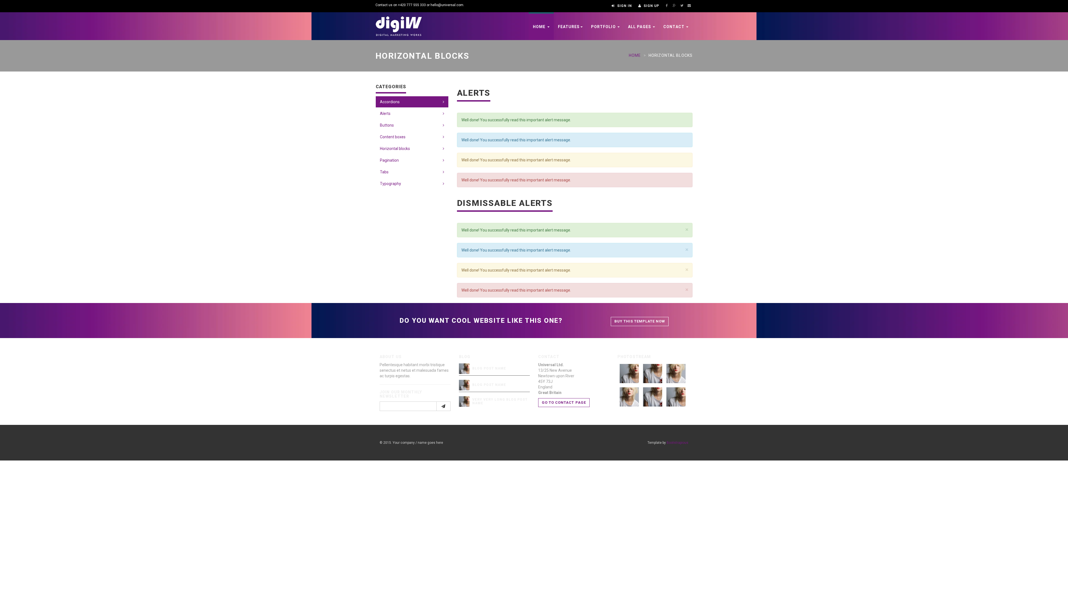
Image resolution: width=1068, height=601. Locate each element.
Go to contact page (564, 402)
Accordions (390, 102)
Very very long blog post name (500, 401)
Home (540, 26)
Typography (390, 183)
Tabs (384, 172)
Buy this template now (639, 321)
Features (569, 26)
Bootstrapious (677, 443)
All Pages (640, 26)
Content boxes (393, 137)
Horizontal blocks (395, 148)
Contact (674, 26)
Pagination (389, 160)
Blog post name (489, 368)
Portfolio (604, 26)
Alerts (385, 113)
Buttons (387, 125)
